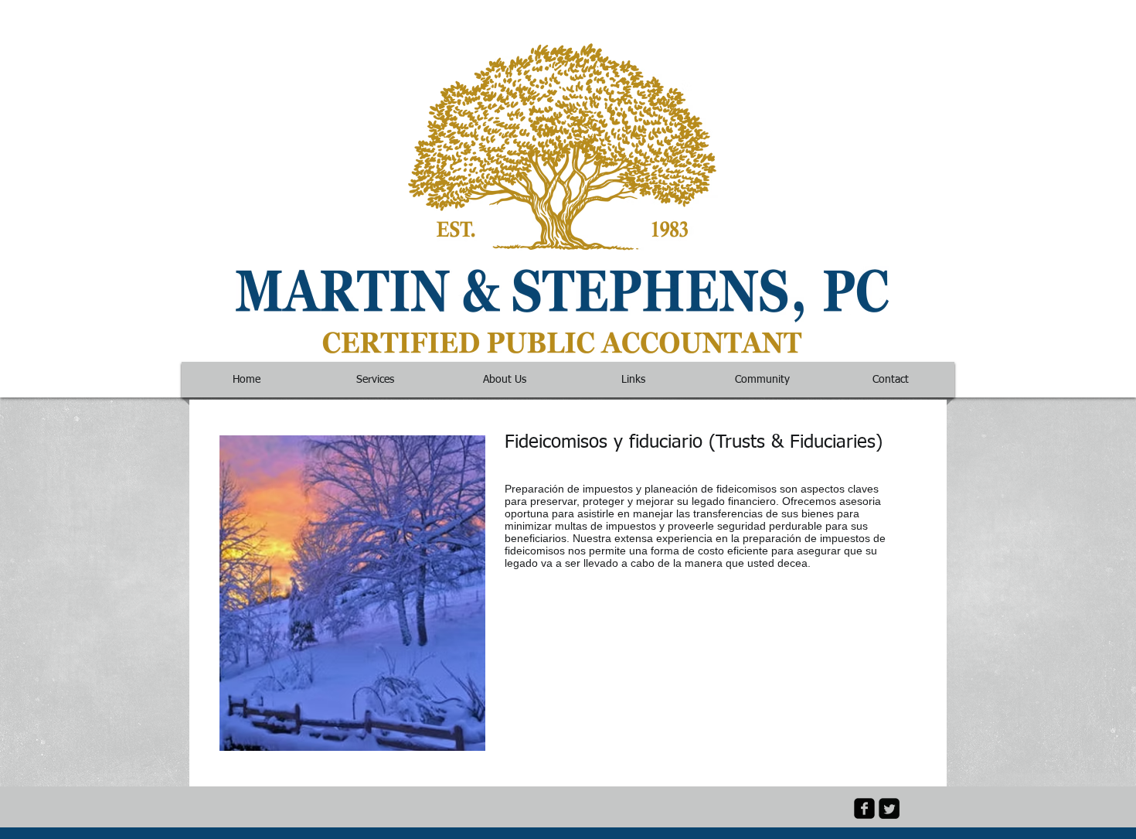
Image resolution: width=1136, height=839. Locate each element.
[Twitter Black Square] (889, 808)
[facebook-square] (864, 808)
